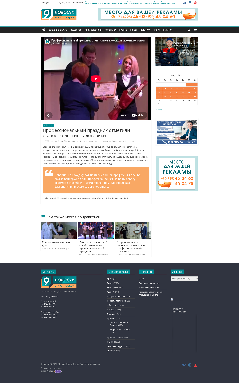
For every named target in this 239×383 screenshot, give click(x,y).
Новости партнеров (116, 300)
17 (159, 96)
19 (171, 96)
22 (189, 96)
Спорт (156, 30)
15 (189, 92)
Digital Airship (47, 371)
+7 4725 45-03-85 (49, 303)
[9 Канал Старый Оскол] (44, 30)
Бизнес (123, 30)
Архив (110, 278)
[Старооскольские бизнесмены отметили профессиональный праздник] (133, 223)
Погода (110, 309)
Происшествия (93, 30)
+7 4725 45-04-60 (49, 317)
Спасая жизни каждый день (56, 243)
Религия (167, 30)
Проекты (111, 318)
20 (177, 96)
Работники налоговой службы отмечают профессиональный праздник (93, 246)
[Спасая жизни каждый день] (59, 223)
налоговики (103, 141)
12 (171, 92)
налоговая (92, 141)
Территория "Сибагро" (120, 329)
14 (183, 92)
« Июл (159, 109)
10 (159, 92)
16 (195, 92)
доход (84, 141)
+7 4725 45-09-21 (49, 306)
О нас (141, 278)
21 (183, 96)
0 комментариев (63, 248)
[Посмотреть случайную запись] (195, 30)
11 (165, 92)
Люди (133, 30)
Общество (76, 30)
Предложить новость (149, 283)
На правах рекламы (116, 296)
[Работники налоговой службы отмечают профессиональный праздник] (96, 223)
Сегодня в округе (58, 30)
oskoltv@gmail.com (49, 296)
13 (177, 92)
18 (165, 96)
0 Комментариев (71, 141)
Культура (145, 30)
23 (195, 96)
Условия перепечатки (149, 287)
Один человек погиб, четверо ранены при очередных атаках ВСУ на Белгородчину (123, 2)
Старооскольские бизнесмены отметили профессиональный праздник (131, 246)
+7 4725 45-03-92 (49, 314)
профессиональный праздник (121, 141)
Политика (110, 30)
